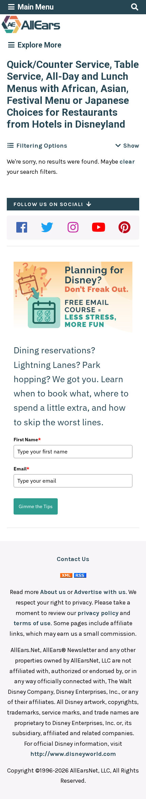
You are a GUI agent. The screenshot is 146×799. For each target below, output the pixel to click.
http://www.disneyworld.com (73, 754)
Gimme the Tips (36, 506)
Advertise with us (100, 592)
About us (53, 592)
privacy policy (97, 613)
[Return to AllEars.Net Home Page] (52, 32)
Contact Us (73, 559)
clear (127, 161)
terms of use (32, 623)
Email (21, 469)
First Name (27, 439)
